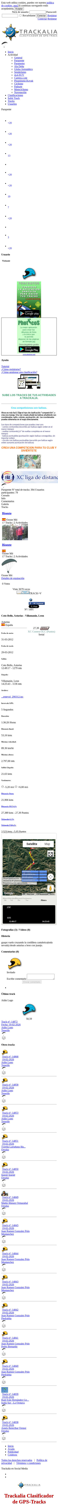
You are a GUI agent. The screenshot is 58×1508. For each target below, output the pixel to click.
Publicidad (13, 1451)
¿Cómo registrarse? (11, 369)
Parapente (19, 60)
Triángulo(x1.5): (7, 819)
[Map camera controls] (50, 877)
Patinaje (18, 86)
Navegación (20, 92)
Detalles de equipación (12, 578)
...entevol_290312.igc (12, 696)
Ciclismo (18, 83)
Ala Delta (19, 66)
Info (3, 498)
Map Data (30, 894)
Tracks (11, 101)
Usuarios (12, 104)
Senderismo (20, 72)
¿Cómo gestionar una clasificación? (19, 372)
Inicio (11, 51)
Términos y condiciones (28, 1463)
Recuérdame (29, 15)
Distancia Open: (7, 794)
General (18, 57)
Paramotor (19, 63)
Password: (51, 12)
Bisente (6, 513)
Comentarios (7, 501)
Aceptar (19, 9)
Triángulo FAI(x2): (8, 825)
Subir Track (14, 98)
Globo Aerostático (23, 69)
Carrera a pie (20, 78)
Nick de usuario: (20, 12)
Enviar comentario (31, 982)
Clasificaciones (15, 95)
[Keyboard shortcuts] (24, 894)
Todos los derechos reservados (16, 1460)
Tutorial (5, 366)
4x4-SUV (19, 75)
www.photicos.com (29, 354)
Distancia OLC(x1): (9, 806)
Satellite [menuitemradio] (31, 844)
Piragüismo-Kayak (23, 80)
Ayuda (11, 1449)
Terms (52, 894)
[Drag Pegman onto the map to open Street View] (50, 888)
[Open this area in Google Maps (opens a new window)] (8, 893)
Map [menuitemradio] (47, 844)
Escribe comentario (16, 978)
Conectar (41, 15)
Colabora (12, 1454)
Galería (5, 504)
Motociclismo (21, 89)
